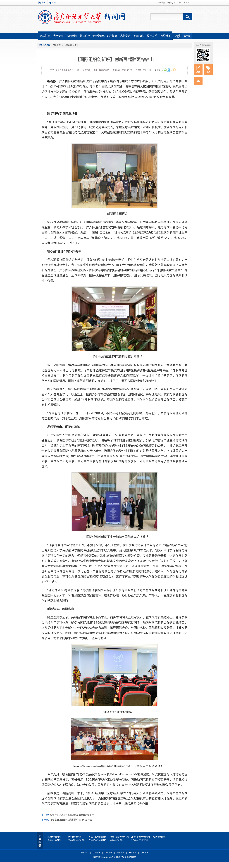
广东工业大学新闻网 (139, 840)
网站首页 (45, 35)
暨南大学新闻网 (54, 840)
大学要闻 (58, 35)
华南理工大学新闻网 (97, 840)
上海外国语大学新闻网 (140, 837)
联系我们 (84, 853)
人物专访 (125, 35)
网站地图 (132, 853)
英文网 (187, 36)
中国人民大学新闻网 (97, 837)
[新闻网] (81, 17)
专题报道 (139, 35)
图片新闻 (165, 35)
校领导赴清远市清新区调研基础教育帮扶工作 (72, 815)
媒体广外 (85, 35)
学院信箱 (96, 853)
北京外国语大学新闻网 (119, 837)
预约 (54, 3)
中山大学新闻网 (158, 837)
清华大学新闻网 (74, 837)
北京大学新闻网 (54, 837)
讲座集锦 (112, 35)
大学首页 (187, 3)
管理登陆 (120, 853)
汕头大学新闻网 (116, 840)
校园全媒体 (98, 35)
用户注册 (108, 853)
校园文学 (152, 35)
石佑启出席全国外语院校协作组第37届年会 (71, 819)
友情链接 (39, 841)
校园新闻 (72, 35)
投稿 (43, 3)
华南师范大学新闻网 (76, 840)
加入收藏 (144, 853)
